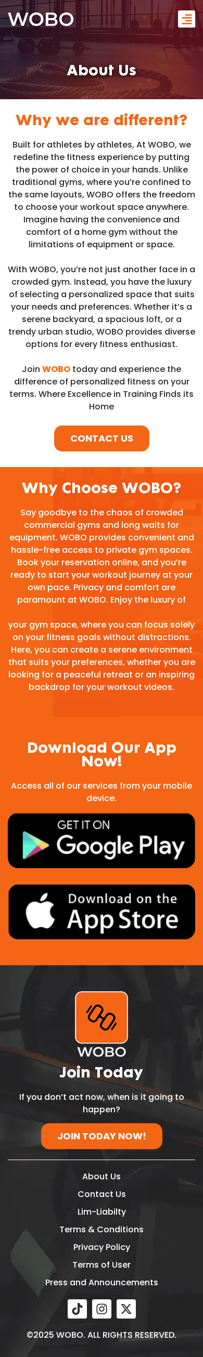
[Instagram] (101, 1309)
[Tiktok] (77, 1309)
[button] (186, 19)
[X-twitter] (126, 1309)
